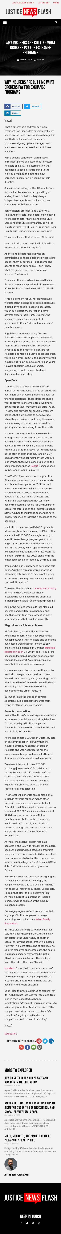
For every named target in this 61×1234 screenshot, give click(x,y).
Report (34, 466)
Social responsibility (23, 3)
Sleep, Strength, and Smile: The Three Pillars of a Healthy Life (27, 1138)
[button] (5, 22)
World (56, 3)
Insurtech (9, 968)
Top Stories (44, 3)
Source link (10, 1033)
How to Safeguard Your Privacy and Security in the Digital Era (26, 1080)
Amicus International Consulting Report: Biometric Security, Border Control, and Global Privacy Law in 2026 (30, 1107)
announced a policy (45, 588)
